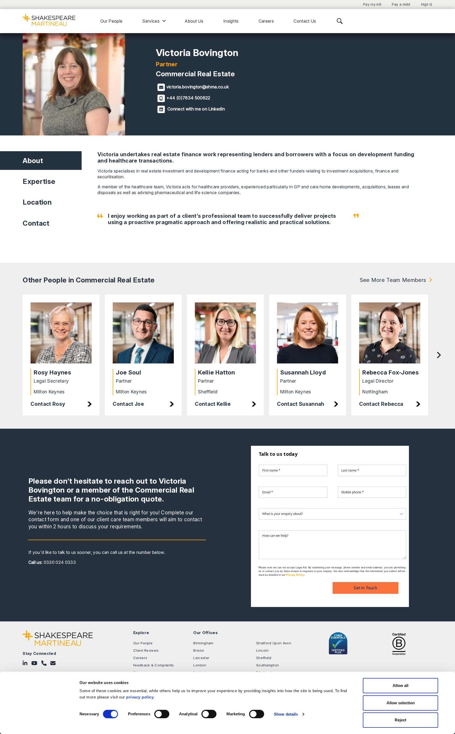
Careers (266, 21)
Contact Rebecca (381, 404)
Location (37, 202)
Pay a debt (401, 4)
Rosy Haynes (52, 372)
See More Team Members (393, 280)
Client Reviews (146, 650)
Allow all (400, 685)
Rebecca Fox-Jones (390, 372)
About (33, 160)
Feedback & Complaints (153, 665)
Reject (400, 720)
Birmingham (203, 643)
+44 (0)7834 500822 (188, 97)
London (199, 665)
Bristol (198, 650)
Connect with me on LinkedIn (195, 109)
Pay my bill (372, 4)
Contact (36, 223)
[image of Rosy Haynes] (61, 333)
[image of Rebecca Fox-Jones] (389, 333)
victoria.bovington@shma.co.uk (197, 86)
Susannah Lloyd (302, 372)
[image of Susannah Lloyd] (307, 333)
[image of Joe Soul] (143, 333)
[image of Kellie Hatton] (225, 333)
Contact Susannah (300, 404)
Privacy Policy (295, 575)
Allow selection (401, 703)
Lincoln (262, 650)
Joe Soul (128, 372)
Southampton (267, 665)
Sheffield (263, 658)
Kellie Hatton (216, 372)
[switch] (161, 714)
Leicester (201, 658)
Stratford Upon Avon (273, 643)
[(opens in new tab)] (399, 643)
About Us (194, 21)
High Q (426, 4)
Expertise (39, 181)
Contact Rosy (48, 404)
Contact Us (305, 21)
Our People (111, 21)
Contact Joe (128, 404)
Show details (286, 714)
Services (151, 21)
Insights (231, 21)
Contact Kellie (212, 404)
